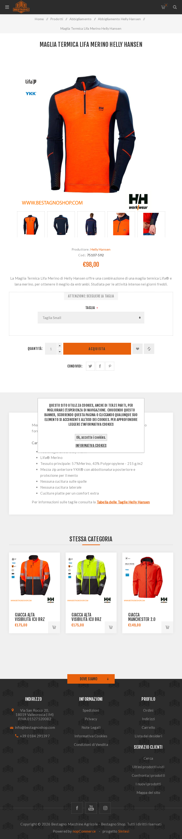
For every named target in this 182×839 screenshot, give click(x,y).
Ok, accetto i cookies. (91, 437)
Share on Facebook (100, 366)
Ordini (148, 710)
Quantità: (35, 348)
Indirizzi (148, 719)
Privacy (91, 719)
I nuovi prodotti (148, 784)
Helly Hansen (100, 249)
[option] (31, 224)
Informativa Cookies (91, 736)
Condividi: (74, 366)
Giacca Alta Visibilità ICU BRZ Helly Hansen (30, 619)
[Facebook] (76, 808)
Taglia (90, 307)
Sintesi (123, 831)
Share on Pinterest (109, 366)
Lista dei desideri (148, 736)
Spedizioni (91, 710)
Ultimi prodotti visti (148, 767)
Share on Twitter (90, 366)
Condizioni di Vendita (91, 744)
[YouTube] (91, 808)
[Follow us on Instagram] (105, 808)
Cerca (148, 758)
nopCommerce (84, 831)
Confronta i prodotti (148, 775)
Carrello (166, 5)
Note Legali (91, 727)
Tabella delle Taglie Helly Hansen (123, 502)
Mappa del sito (148, 792)
